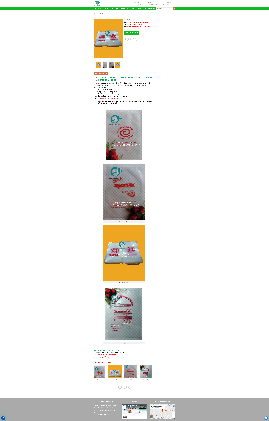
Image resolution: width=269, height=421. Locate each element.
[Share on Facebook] (126, 39)
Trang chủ (98, 8)
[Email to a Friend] (131, 39)
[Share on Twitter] (128, 39)
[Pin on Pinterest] (133, 39)
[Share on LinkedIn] (136, 39)
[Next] (120, 39)
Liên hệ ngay (132, 33)
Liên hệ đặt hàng (149, 8)
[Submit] (174, 8)
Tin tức (139, 8)
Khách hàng (125, 8)
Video (133, 8)
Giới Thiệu (107, 8)
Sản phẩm (115, 8)
